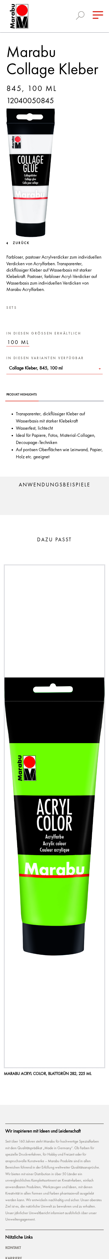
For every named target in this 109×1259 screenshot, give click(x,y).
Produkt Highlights (21, 394)
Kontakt (13, 1247)
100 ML (18, 342)
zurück (21, 243)
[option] (54, 821)
